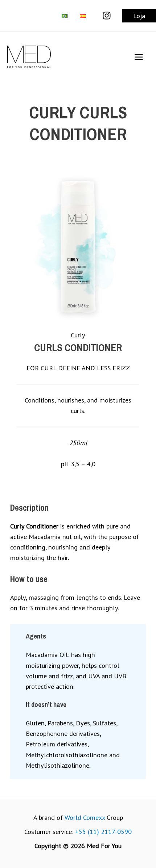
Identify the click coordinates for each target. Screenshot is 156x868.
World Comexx (85, 817)
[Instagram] (106, 15)
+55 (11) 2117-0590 (103, 831)
